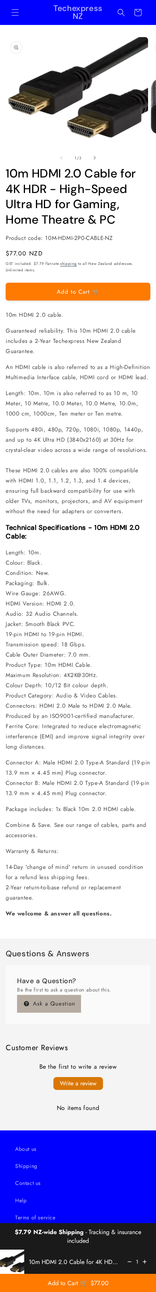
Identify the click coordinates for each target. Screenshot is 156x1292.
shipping (68, 263)
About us (26, 1149)
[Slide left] (61, 157)
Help (21, 1200)
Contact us (28, 1183)
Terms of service (35, 1217)
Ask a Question (53, 1003)
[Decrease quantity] (129, 1262)
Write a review (78, 1083)
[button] (15, 12)
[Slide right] (94, 157)
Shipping (26, 1166)
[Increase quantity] (144, 1262)
